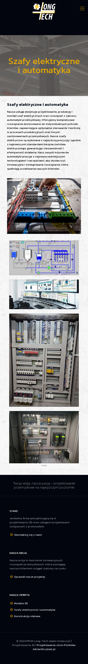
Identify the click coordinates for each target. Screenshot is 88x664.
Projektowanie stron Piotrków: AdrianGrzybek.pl (54, 647)
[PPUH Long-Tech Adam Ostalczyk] (44, 11)
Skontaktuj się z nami (28, 535)
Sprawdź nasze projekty (29, 577)
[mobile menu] (82, 8)
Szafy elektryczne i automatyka (34, 610)
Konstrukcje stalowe (27, 616)
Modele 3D (21, 603)
